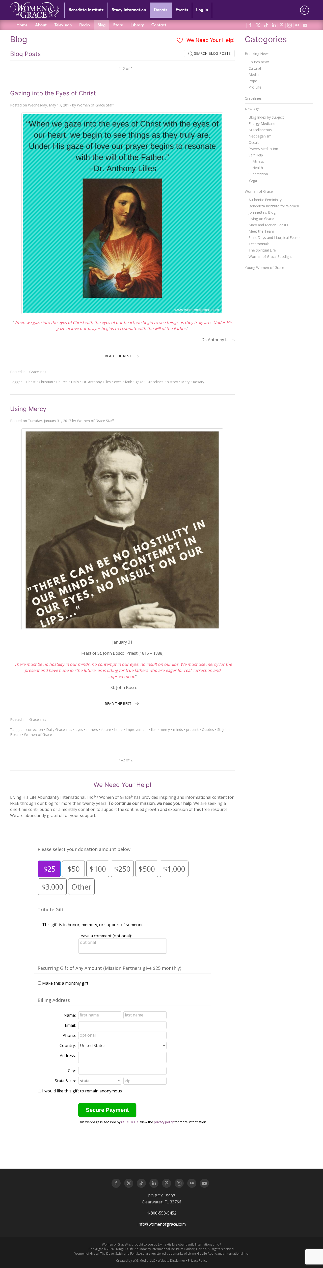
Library (137, 25)
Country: (68, 1045)
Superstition (258, 174)
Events (182, 10)
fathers (92, 729)
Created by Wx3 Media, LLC (135, 1260)
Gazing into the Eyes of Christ (53, 93)
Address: (68, 1055)
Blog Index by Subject (266, 117)
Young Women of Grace (264, 267)
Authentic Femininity (265, 199)
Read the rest (118, 355)
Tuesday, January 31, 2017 (49, 420)
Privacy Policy (197, 1260)
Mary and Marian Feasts (268, 225)
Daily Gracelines (59, 729)
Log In (202, 10)
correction (34, 729)
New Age (252, 108)
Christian (46, 381)
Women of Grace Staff (95, 105)
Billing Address (54, 1000)
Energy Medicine (262, 123)
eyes (118, 381)
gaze (139, 381)
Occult (254, 142)
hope (118, 729)
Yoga (253, 180)
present (192, 729)
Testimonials (259, 243)
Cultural (255, 68)
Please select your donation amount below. (84, 849)
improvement (137, 729)
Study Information (129, 10)
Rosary (198, 381)
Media (254, 74)
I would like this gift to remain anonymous (82, 1091)
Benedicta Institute (86, 10)
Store (118, 25)
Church (62, 381)
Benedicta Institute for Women (274, 206)
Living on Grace (261, 218)
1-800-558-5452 (161, 1213)
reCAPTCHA (130, 1122)
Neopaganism (260, 136)
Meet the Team (261, 231)
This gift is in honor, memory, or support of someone (93, 924)
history (172, 381)
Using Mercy (28, 408)
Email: (70, 1025)
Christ (31, 381)
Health (257, 167)
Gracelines (37, 371)
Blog (101, 25)
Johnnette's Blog (262, 212)
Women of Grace (38, 734)
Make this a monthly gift (65, 983)
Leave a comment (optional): (105, 936)
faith (128, 381)
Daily (75, 381)
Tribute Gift (51, 909)
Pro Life (255, 87)
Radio (84, 25)
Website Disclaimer (171, 1260)
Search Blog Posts (212, 53)
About (41, 25)
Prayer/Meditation (263, 148)
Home (22, 25)
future (106, 729)
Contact (158, 25)
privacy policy (164, 1122)
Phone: (69, 1035)
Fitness (258, 161)
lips (153, 729)
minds (178, 729)
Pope (253, 80)
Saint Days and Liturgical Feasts (275, 237)
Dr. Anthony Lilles (96, 381)
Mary (185, 381)
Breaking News (257, 53)
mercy (165, 729)
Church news (259, 62)
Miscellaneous (260, 129)
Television (63, 25)
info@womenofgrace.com (162, 1224)
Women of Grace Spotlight (270, 256)
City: (72, 1070)
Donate (161, 10)
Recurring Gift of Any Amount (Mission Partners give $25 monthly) (109, 968)
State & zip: (65, 1081)
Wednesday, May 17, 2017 (49, 105)
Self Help (256, 155)
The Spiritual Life (262, 250)
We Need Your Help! (210, 40)
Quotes (208, 729)
